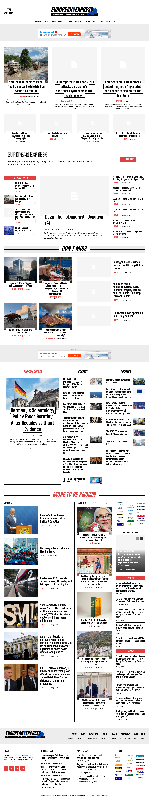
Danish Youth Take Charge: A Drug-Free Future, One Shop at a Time (130, 627)
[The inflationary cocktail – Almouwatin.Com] (96, 480)
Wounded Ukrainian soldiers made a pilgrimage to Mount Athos (94, 662)
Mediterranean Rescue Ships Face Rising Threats (128, 232)
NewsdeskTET (62, 338)
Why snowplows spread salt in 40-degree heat (129, 314)
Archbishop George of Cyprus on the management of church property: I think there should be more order (94, 580)
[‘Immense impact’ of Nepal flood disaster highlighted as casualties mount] (26, 65)
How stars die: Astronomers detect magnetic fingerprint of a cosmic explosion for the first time (130, 558)
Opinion (44, 525)
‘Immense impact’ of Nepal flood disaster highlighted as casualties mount (26, 86)
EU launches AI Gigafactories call (23, 229)
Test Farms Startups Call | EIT (117, 443)
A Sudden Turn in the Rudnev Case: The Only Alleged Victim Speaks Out (92, 136)
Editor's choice (17, 289)
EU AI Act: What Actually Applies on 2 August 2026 (24, 186)
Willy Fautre (100, 709)
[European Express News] (74, 11)
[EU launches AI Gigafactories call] (9, 230)
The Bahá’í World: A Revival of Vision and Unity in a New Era (94, 621)
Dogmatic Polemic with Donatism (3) (128, 199)
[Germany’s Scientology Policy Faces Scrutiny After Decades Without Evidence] (32, 394)
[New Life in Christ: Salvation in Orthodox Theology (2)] (20, 123)
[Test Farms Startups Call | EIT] (139, 442)
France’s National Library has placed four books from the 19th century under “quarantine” (130, 700)
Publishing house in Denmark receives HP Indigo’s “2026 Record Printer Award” (73, 383)
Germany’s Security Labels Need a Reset (118, 381)
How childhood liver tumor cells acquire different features (90, 756)
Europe (16, 141)
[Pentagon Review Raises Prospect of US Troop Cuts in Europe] (94, 267)
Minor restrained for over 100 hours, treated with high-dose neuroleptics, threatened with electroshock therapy (129, 587)
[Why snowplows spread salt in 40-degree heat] (94, 316)
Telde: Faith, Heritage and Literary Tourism (20, 331)
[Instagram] (11, 768)
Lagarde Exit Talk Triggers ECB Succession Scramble (20, 284)
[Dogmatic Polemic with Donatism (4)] (56, 123)
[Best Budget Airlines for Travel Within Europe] (9, 199)
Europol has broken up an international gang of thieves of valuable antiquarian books (130, 687)
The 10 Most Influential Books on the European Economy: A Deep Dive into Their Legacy (130, 674)
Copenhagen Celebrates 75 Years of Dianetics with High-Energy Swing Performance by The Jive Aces (130, 613)
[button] (113, 21)
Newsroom (99, 587)
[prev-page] (30, 449)
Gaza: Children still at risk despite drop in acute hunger (91, 777)
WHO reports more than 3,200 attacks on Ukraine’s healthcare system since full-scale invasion (54, 770)
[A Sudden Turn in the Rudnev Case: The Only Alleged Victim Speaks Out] (93, 123)
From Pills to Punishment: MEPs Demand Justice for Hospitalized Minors (130, 641)
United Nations (19, 96)
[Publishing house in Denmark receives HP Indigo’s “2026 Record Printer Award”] (96, 381)
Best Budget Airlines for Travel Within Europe (24, 199)
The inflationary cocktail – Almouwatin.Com (75, 480)
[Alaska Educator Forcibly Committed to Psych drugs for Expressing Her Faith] (94, 521)
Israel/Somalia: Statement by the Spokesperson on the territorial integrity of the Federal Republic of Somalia (118, 393)
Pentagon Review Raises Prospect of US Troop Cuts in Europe (128, 265)
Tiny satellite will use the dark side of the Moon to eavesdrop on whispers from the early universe (92, 767)
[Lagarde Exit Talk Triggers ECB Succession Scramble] (20, 270)
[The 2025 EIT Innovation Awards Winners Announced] (139, 432)
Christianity (90, 587)
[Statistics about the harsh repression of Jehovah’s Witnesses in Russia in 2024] (94, 686)
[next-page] (34, 449)
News (119, 101)
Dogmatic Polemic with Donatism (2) (128, 210)
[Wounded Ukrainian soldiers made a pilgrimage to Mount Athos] (94, 645)
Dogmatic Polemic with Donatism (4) (56, 134)
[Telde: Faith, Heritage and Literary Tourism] (20, 316)
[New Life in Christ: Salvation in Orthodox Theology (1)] (129, 123)
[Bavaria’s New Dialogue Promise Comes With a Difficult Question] (96, 395)
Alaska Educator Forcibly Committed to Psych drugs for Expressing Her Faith (94, 537)
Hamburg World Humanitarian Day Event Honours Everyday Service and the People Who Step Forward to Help (127, 290)
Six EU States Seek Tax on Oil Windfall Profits (125, 221)
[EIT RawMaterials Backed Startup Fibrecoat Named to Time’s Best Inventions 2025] (139, 421)
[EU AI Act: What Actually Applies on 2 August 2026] (9, 186)
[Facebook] (6, 768)
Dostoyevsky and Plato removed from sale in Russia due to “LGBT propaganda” (130, 714)
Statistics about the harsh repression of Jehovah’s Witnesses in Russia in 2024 (94, 703)
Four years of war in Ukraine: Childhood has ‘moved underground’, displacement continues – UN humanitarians (56, 288)
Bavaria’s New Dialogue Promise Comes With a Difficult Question (73, 396)
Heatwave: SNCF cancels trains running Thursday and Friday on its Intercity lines (75, 408)
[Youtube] (22, 768)
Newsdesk (126, 101)
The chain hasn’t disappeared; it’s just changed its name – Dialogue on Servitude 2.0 (25, 214)
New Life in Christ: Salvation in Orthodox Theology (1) (129, 134)
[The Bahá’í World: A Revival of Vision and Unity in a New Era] (94, 606)
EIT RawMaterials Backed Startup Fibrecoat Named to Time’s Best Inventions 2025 (118, 422)
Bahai (90, 626)
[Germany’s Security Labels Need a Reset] (139, 381)
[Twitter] (17, 768)
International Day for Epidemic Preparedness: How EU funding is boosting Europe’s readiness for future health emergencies (119, 408)
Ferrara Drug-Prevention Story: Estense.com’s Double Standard (130, 600)
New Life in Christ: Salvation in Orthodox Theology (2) (20, 136)
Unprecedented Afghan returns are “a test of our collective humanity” (55, 332)
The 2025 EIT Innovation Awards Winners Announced (118, 432)
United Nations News (32, 96)
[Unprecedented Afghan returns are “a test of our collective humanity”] (55, 316)
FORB (90, 543)
